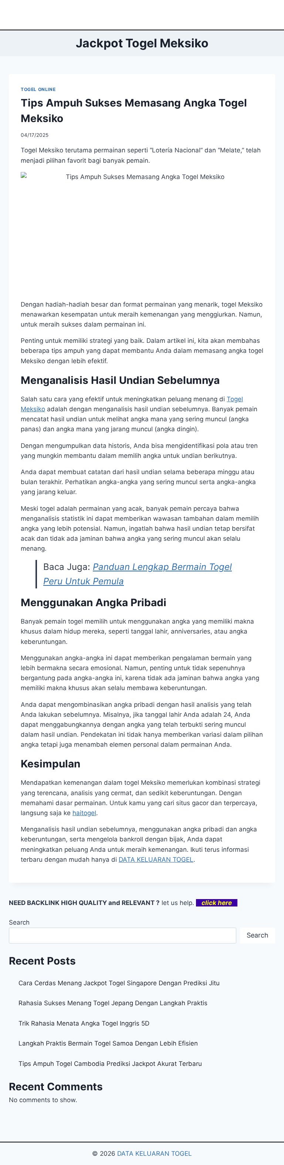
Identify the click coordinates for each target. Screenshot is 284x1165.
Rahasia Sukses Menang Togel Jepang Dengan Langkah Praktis (112, 1003)
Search (19, 922)
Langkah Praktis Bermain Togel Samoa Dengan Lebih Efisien (108, 1043)
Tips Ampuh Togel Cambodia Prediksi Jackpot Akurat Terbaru (110, 1063)
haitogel (84, 813)
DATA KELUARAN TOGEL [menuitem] (156, 859)
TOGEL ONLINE (38, 89)
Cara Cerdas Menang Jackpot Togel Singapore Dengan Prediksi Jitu (119, 983)
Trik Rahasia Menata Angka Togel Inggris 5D (83, 1023)
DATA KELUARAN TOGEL (154, 1153)
